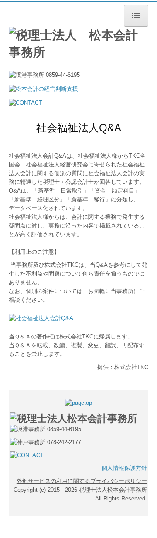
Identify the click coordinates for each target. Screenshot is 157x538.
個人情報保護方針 (124, 468)
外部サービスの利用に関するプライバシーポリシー (82, 481)
